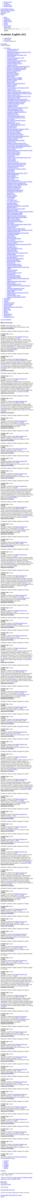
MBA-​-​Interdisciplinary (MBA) (15, 213)
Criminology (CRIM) (12, 113)
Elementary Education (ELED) (14, 137)
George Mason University (7, 9)
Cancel (2, 1196)
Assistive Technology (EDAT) (14, 63)
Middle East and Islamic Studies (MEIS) (17, 217)
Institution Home (8, 6)
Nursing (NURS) (11, 227)
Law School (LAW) (12, 200)
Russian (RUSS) (11, 263)
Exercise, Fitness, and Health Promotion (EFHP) (19, 146)
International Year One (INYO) (15, 191)
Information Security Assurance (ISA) (16, 183)
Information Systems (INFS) (14, 186)
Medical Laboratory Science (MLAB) (16, 216)
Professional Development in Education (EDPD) (19, 244)
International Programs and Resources (13, 307)
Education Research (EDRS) (14, 133)
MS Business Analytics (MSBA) (15, 221)
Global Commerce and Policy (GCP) (16, 164)
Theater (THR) (10, 291)
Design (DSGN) (11, 122)
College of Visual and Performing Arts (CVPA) (19, 96)
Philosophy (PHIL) (12, 237)
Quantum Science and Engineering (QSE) (17, 253)
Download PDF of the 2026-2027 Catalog (11, 1195)
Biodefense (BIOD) (12, 72)
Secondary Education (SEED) (14, 265)
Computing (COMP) (12, 106)
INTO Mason (9, 327)
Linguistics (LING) (12, 203)
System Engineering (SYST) (14, 284)
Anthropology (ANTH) (13, 53)
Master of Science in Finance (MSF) (16, 208)
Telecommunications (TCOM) (14, 290)
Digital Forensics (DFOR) (13, 123)
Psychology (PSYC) (12, 247)
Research (6, 312)
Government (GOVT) (12, 167)
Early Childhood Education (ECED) (16, 124)
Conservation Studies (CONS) (14, 109)
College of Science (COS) (13, 95)
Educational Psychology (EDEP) (15, 134)
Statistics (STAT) (11, 282)
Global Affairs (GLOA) (13, 161)
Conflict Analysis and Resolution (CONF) (17, 107)
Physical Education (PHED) (14, 238)
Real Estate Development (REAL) (15, 255)
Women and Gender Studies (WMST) (16, 297)
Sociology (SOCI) (11, 271)
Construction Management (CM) (15, 110)
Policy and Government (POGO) (15, 241)
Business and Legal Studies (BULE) (16, 83)
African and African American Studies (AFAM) (19, 52)
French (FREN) (11, 156)
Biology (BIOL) (11, 76)
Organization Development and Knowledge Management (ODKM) (18, 233)
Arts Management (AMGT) (14, 62)
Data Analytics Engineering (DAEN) (16, 120)
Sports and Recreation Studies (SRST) (16, 281)
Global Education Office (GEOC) (15, 166)
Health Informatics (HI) (13, 174)
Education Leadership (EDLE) (14, 130)
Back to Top (4, 1181)
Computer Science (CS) (13, 105)
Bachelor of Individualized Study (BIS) (17, 68)
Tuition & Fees (7, 20)
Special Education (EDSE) (13, 275)
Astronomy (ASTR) (12, 65)
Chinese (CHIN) (11, 86)
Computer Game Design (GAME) (15, 103)
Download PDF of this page (8, 1189)
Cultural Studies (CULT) (13, 115)
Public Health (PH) (12, 250)
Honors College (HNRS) (13, 180)
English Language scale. (21, 359)
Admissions (7, 18)
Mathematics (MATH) (12, 210)
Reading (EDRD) (11, 254)
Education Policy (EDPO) (13, 132)
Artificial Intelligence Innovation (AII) (16, 60)
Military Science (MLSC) (13, 218)
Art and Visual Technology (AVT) (15, 58)
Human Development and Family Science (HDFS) (19, 181)
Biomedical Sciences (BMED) (14, 79)
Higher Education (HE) (13, 177)
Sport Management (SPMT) (14, 277)
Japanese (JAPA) (11, 194)
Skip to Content (8, 2)
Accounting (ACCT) (12, 50)
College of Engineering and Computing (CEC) (18, 92)
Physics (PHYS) (11, 240)
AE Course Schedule (6, 319)
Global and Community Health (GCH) (16, 163)
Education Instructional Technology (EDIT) (18, 129)
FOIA (18, 1179)
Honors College (8, 305)
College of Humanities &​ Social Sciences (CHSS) (19, 93)
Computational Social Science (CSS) (16, 102)
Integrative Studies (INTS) (13, 189)
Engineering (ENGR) (12, 139)
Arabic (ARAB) (11, 56)
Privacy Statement (11, 1179)
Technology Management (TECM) (15, 288)
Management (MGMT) (13, 204)
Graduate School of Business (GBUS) (16, 169)
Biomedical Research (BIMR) (14, 78)
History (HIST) (11, 179)
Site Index (3, 1170)
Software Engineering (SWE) (14, 272)
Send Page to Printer (6, 1184)
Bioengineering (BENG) (13, 73)
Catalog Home (7, 4)
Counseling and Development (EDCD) (16, 112)
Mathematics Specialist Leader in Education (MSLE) (20, 211)
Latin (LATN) (10, 198)
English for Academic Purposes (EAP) (16, 143)
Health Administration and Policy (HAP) (17, 173)
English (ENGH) (11, 142)
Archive (6, 24)
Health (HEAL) (11, 171)
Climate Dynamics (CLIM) (13, 90)
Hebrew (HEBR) (11, 176)
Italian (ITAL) (10, 193)
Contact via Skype (17, 1177)
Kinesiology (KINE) (12, 196)
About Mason (7, 298)
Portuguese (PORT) (12, 243)
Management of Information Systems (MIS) (18, 206)
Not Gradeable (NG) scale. (21, 336)
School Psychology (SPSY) (14, 264)
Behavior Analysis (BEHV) (14, 70)
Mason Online (7, 309)
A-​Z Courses (7, 48)
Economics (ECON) (12, 126)
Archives (6, 301)
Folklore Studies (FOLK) (13, 152)
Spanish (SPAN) (11, 274)
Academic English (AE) (13, 49)
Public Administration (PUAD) (14, 248)
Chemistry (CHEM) (12, 85)
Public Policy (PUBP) (12, 251)
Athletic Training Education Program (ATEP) (18, 66)
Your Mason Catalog (9, 317)
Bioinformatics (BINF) (12, 75)
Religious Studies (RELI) (13, 260)
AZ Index (6, 3)
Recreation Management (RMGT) (15, 258)
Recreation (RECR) (12, 257)
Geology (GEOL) (11, 159)
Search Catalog (7, 28)
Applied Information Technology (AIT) (17, 55)
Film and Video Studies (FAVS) (15, 147)
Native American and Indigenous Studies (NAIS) (19, 224)
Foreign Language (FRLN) (14, 153)
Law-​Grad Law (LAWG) (13, 201)
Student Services (8, 21)
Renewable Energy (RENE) (14, 261)
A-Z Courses (7, 39)
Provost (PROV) (11, 245)
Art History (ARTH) (12, 59)
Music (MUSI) (10, 223)
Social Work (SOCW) (12, 270)
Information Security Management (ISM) (17, 184)
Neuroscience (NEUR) (12, 226)
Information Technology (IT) (14, 187)
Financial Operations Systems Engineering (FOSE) (19, 150)
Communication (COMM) (13, 97)
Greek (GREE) (11, 170)
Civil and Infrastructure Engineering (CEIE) (18, 87)
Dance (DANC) (11, 119)
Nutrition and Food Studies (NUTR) (16, 228)
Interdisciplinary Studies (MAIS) (15, 190)
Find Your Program (8, 304)
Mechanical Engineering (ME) (14, 214)
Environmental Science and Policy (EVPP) (17, 144)
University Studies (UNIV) (13, 295)
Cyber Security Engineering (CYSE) (16, 117)
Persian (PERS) (11, 235)
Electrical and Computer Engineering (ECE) (18, 136)
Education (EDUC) (12, 127)
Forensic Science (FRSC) (13, 154)
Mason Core (7, 308)
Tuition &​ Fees (7, 315)
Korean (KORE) (11, 197)
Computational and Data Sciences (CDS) (17, 99)
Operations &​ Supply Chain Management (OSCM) (19, 230)
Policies (6, 23)
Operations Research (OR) (13, 231)
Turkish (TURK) (11, 294)
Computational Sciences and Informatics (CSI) (18, 100)
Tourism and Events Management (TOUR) (17, 292)
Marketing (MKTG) (12, 207)
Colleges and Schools (9, 302)
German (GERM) (11, 160)
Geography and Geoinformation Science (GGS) (19, 157)
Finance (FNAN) (11, 149)
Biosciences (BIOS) (12, 80)
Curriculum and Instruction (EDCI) (16, 116)
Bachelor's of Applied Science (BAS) (16, 69)
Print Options (4, 44)
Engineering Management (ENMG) (16, 140)
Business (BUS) (11, 82)
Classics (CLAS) (11, 89)
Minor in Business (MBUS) (14, 220)
